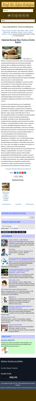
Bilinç (27, 30)
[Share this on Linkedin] (25, 173)
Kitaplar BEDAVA (8, 340)
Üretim (9, 34)
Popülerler (5, 232)
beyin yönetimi (11, 30)
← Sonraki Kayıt (6, 204)
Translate (15, 228)
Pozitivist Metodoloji (15, 325)
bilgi (18, 30)
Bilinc (22, 30)
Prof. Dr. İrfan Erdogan (19, 383)
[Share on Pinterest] (23, 173)
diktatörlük (6, 32)
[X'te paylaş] (18, 176)
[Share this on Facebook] (15, 173)
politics (30, 32)
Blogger (18, 385)
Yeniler (13, 232)
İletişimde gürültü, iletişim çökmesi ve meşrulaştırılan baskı (21, 307)
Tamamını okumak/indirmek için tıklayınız (18, 169)
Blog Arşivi (22, 232)
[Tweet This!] (18, 173)
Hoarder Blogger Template (9, 368)
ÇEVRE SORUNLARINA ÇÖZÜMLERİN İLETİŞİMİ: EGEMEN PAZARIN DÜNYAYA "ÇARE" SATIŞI (21, 271)
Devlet (31, 30)
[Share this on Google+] (20, 173)
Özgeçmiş (12, 249)
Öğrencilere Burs (14, 280)
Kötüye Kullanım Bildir (12, 361)
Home (4, 30)
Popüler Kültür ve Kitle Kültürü (18, 240)
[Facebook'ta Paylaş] (20, 176)
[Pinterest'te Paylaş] (22, 176)
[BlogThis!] (17, 176)
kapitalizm (14, 32)
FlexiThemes (9, 387)
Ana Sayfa (18, 204)
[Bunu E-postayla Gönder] (15, 176)
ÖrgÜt (25, 32)
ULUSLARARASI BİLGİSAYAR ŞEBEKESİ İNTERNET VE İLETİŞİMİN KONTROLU (22, 259)
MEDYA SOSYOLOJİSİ (8, 317)
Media (20, 32)
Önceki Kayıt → (30, 204)
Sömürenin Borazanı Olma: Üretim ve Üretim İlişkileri (18, 41)
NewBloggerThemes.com (29, 387)
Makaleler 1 (12, 297)
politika (4, 34)
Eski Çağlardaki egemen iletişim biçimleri (14, 289)
